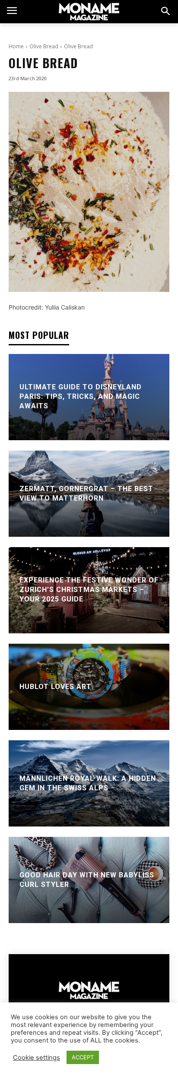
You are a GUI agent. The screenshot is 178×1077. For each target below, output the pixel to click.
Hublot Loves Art (55, 686)
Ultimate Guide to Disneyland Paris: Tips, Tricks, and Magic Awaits (80, 396)
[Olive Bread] (89, 192)
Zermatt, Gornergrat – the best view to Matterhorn (86, 493)
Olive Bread (43, 46)
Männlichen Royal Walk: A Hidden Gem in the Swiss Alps (87, 783)
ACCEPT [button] (83, 1057)
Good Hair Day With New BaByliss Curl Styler (86, 879)
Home (16, 46)
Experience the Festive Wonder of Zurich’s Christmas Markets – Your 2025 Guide (89, 590)
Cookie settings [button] (36, 1057)
